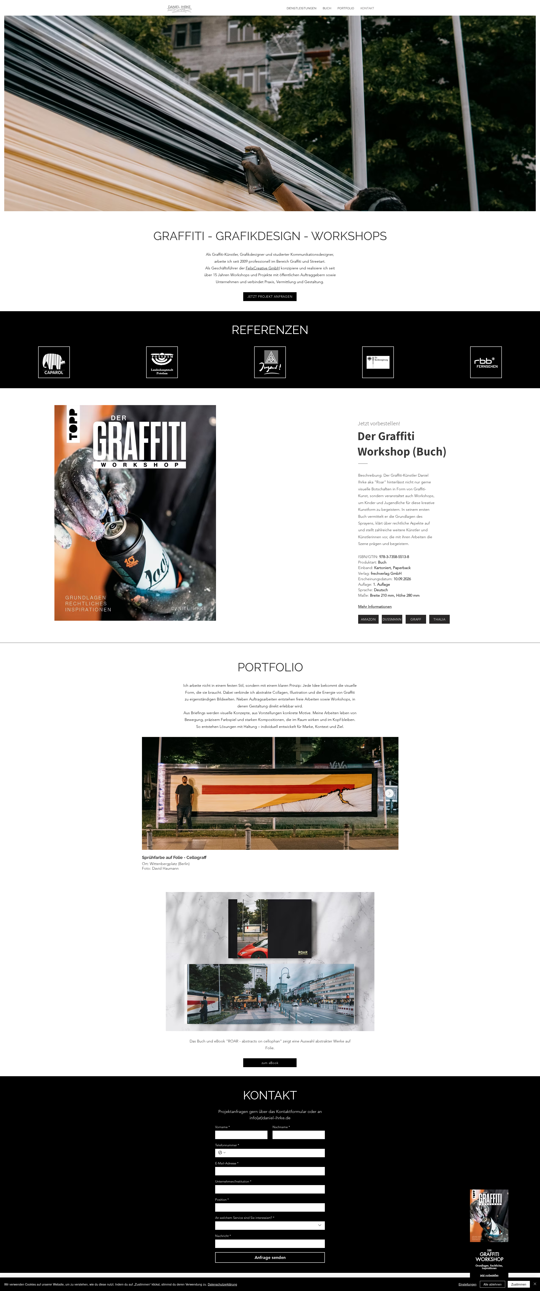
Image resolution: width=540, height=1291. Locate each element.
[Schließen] (534, 1284)
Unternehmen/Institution (233, 1181)
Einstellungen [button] (468, 1284)
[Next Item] (389, 793)
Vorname (222, 1127)
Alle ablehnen (492, 1284)
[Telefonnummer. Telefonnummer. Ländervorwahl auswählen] (222, 1152)
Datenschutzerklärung (222, 1284)
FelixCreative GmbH (263, 268)
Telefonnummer (227, 1145)
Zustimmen (518, 1284)
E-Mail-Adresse (227, 1163)
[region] (489, 1240)
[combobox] (270, 1225)
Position (222, 1200)
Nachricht (223, 1236)
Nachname (281, 1127)
